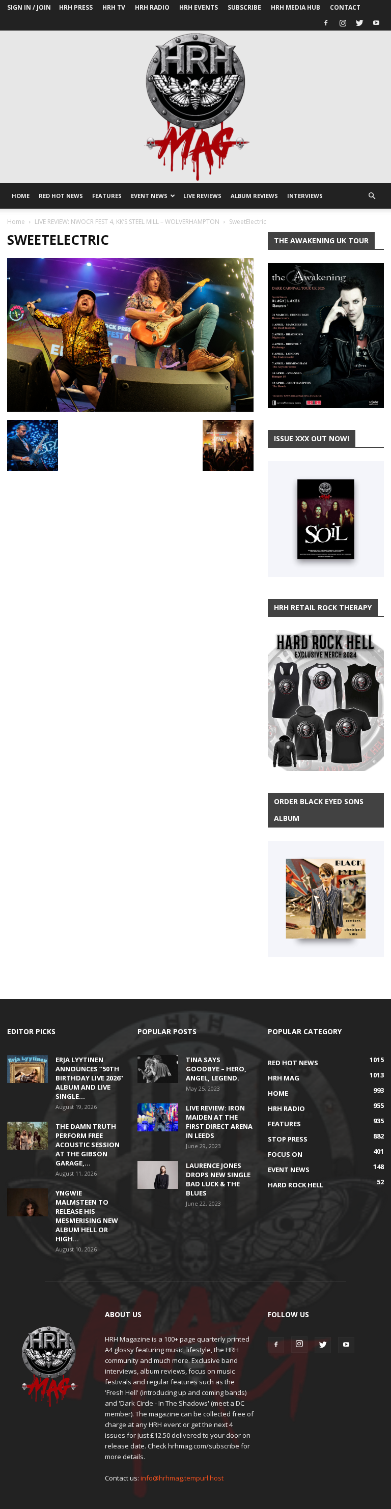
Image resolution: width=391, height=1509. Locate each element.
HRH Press (76, 7)
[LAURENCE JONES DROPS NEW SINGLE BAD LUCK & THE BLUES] (157, 1175)
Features (107, 196)
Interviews (305, 196)
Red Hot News (61, 196)
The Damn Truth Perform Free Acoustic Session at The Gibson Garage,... (87, 1145)
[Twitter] (359, 23)
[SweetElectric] (130, 409)
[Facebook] (325, 23)
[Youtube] (376, 23)
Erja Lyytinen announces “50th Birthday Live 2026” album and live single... (89, 1078)
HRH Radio (152, 7)
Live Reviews (202, 196)
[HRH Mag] (195, 107)
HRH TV (113, 7)
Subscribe (244, 7)
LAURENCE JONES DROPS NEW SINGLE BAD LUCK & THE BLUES (218, 1179)
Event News (149, 196)
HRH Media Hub (295, 7)
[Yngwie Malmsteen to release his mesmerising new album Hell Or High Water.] (27, 1202)
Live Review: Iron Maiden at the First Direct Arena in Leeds (219, 1121)
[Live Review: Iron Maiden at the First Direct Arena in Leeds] (157, 1117)
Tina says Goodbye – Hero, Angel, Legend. (216, 1069)
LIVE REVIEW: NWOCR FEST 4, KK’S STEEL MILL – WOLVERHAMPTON (127, 221)
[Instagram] (342, 23)
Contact (345, 7)
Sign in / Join (29, 7)
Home (21, 196)
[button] (371, 196)
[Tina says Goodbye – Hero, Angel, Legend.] (157, 1069)
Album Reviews (254, 196)
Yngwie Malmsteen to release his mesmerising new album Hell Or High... (86, 1215)
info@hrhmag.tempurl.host (182, 1478)
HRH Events (198, 7)
